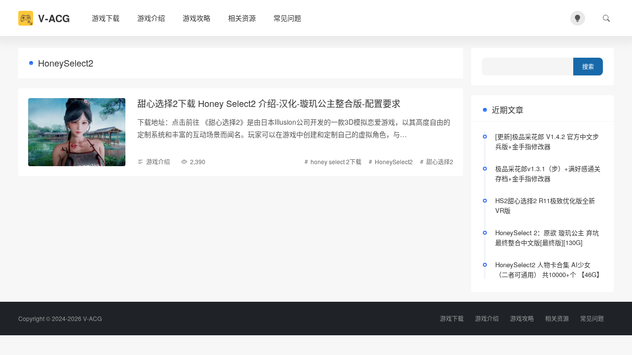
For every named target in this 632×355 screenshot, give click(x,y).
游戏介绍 (151, 18)
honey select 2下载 (336, 161)
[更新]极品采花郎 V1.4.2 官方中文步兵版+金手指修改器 (547, 141)
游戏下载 (105, 18)
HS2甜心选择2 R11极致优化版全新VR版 (545, 205)
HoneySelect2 (394, 161)
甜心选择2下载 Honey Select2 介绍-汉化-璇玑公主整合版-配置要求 (268, 103)
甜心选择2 (439, 161)
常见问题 (287, 18)
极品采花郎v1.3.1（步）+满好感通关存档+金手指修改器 (547, 173)
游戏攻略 (196, 18)
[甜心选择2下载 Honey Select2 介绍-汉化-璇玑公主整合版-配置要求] (76, 132)
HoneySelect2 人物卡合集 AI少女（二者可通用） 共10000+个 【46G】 (549, 269)
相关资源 (242, 18)
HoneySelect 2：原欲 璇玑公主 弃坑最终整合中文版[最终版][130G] (547, 237)
